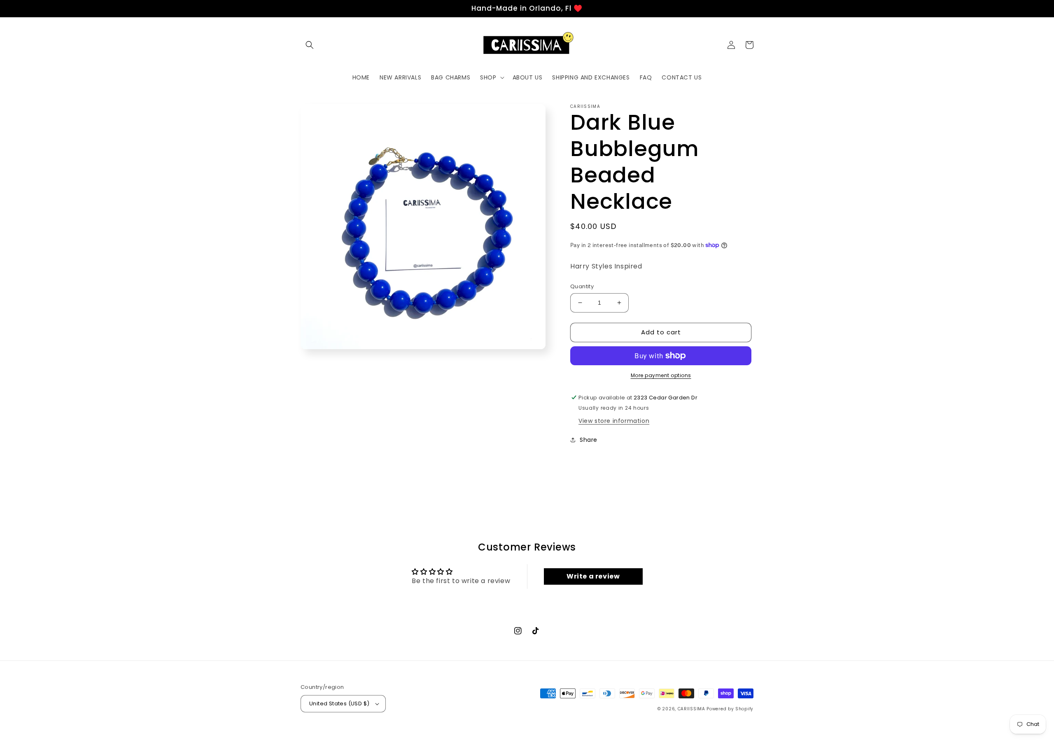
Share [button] (588, 440)
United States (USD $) (339, 703)
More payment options (661, 375)
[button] (310, 45)
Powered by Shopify (730, 709)
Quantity (582, 286)
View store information (613, 421)
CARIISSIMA (691, 709)
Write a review (593, 576)
